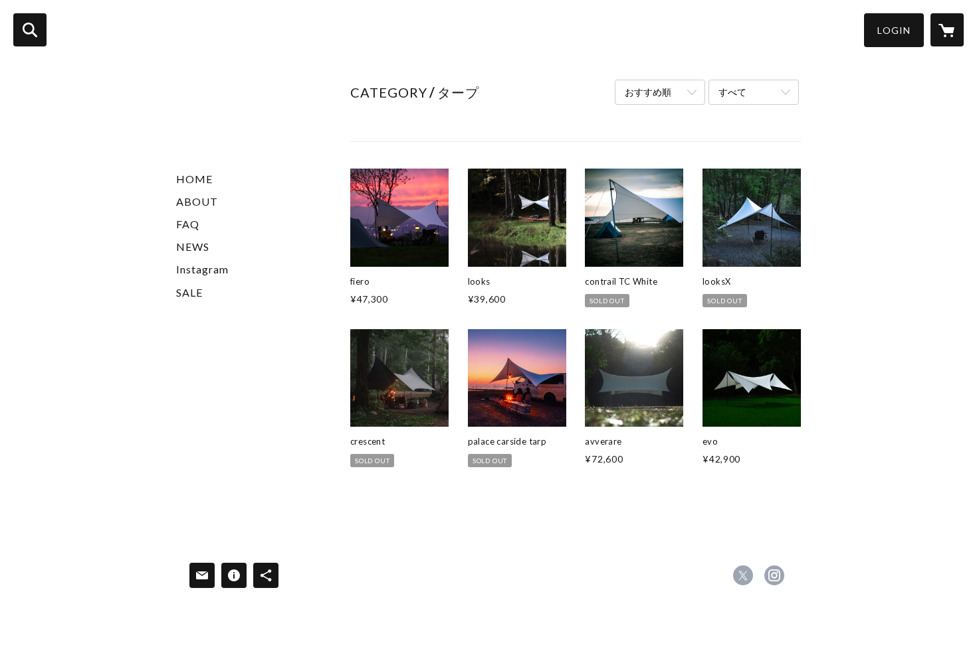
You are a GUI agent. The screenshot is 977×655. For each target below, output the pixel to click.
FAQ (187, 224)
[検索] (30, 29)
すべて (732, 92)
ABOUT (197, 201)
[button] (894, 30)
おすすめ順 (648, 92)
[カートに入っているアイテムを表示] (947, 29)
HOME (194, 179)
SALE (189, 292)
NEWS (192, 246)
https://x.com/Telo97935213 (743, 575)
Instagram (202, 269)
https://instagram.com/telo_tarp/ (774, 575)
